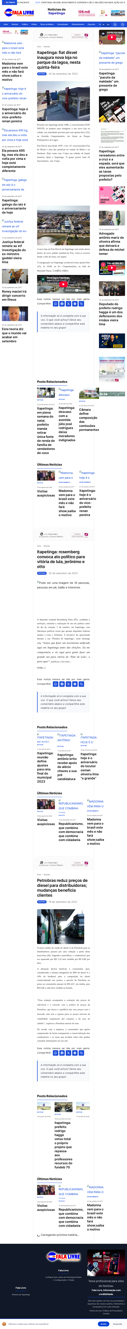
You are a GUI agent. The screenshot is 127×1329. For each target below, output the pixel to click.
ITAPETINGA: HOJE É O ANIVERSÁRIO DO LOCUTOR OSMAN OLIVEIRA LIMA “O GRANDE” (90, 766)
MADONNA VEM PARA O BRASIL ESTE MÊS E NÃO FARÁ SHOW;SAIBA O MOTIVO (95, 831)
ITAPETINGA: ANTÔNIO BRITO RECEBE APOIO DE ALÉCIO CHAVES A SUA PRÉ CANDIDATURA (67, 767)
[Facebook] (62, 304)
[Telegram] (75, 304)
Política (25, 24)
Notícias (15, 24)
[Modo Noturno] (115, 24)
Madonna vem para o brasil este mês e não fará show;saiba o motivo (15, 72)
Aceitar (104, 1324)
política (40, 483)
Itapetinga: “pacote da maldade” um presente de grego (108, 81)
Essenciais (117, 1324)
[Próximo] (122, 13)
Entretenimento (78, 24)
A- (104, 24)
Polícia (34, 24)
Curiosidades (62, 24)
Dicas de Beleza (47, 24)
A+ (108, 24)
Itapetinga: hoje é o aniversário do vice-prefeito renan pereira (87, 503)
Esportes (91, 24)
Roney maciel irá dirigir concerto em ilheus (14, 295)
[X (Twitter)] (68, 304)
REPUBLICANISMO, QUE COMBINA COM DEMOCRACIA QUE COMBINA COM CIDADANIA (71, 832)
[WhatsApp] (55, 304)
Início (6, 24)
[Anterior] (79, 13)
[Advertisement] (63, 184)
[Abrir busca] (122, 24)
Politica (62, 815)
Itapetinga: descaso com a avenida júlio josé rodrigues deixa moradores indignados (67, 424)
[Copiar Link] (81, 304)
